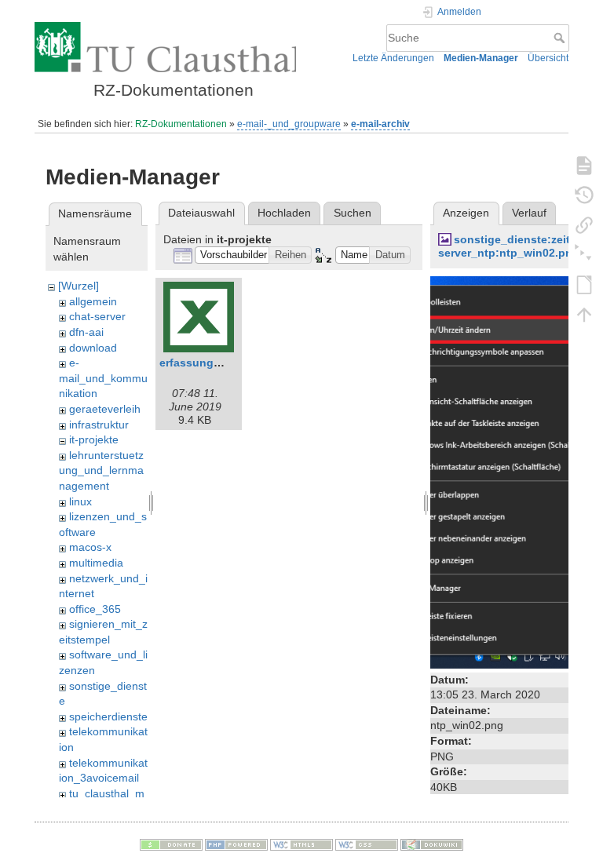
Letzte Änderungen (393, 58)
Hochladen (284, 212)
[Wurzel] (78, 285)
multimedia (96, 562)
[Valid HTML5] (301, 843)
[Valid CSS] (366, 843)
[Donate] (171, 843)
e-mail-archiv (380, 123)
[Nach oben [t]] (584, 314)
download (93, 347)
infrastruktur (99, 424)
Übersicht (548, 58)
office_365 (95, 609)
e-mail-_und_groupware (289, 123)
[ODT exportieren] (584, 284)
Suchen (352, 212)
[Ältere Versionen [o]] (584, 195)
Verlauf (529, 212)
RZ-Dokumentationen (181, 123)
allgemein (93, 301)
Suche (561, 37)
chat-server (97, 316)
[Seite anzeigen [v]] (584, 165)
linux (80, 501)
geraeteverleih (105, 409)
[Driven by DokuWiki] (431, 843)
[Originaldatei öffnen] (512, 471)
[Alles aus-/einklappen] (584, 254)
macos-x (90, 547)
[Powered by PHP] (236, 843)
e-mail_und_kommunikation (103, 377)
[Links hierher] (584, 224)
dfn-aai (86, 332)
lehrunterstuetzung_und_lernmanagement (101, 470)
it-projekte (94, 439)
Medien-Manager (481, 58)
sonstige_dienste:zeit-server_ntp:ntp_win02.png (508, 246)
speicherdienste (108, 716)
